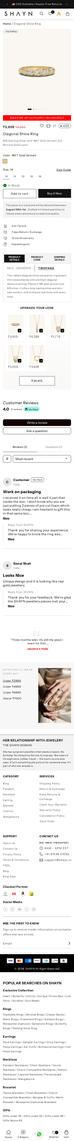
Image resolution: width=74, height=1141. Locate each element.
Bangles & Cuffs (43, 1097)
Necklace (9, 794)
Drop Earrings (56, 1042)
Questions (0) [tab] (54, 447)
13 (23, 176)
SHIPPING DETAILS (59, 258)
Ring (6, 783)
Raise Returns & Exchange (49, 796)
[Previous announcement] (7, 4)
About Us (9, 843)
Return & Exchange (52, 788)
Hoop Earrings (12, 1046)
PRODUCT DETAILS (14, 258)
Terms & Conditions (16, 859)
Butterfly (18, 996)
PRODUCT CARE (37, 258)
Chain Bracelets (36, 1092)
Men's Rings (10, 1019)
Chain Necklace (40, 1065)
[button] (66, 1134)
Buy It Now (54, 193)
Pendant (8, 788)
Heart (6, 996)
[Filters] (7, 459)
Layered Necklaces (30, 1074)
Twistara (46, 268)
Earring (7, 800)
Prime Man (56, 996)
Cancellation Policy (52, 815)
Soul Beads (32, 1000)
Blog (6, 870)
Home (7, 23)
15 (31, 176)
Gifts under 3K (12, 1115)
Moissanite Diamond (16, 1023)
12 (14, 176)
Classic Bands (55, 1014)
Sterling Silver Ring (24, 1028)
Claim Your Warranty (53, 804)
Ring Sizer (9, 876)
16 (39, 176)
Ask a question (37, 431)
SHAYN (30, 968)
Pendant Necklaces (15, 1065)
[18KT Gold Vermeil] (5, 161)
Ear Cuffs (30, 1046)
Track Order (47, 821)
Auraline (17, 1000)
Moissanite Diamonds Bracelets (36, 1102)
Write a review (37, 423)
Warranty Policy (49, 810)
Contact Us (10, 848)
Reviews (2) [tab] (20, 447)
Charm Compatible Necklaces (36, 1069)
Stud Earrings (12, 1042)
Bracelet (8, 805)
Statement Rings (31, 1019)
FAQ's (6, 865)
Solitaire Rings (53, 1019)
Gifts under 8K (54, 1115)
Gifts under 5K (33, 1115)
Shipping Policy (49, 783)
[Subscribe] (67, 943)
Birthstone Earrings (50, 1046)
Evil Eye (42, 996)
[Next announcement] (66, 4)
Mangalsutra (11, 816)
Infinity (30, 996)
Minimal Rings (35, 1014)
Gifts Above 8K (12, 1120)
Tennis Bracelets (13, 1092)
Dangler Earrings (34, 1042)
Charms (8, 811)
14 (6, 176)
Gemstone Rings (42, 1023)
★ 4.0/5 (64, 126)
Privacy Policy (12, 854)
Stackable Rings (13, 1014)
